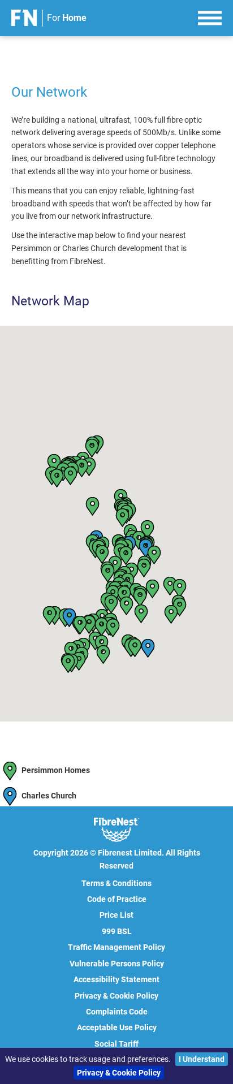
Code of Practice (116, 899)
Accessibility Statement (116, 979)
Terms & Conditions (116, 883)
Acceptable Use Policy (117, 1027)
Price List (116, 914)
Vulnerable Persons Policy (117, 963)
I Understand (202, 1059)
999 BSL (117, 931)
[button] (92, 506)
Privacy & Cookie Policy (119, 1072)
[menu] (210, 16)
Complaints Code (117, 1011)
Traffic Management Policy (116, 947)
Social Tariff (116, 1043)
